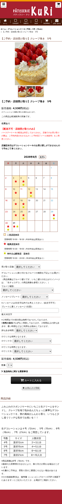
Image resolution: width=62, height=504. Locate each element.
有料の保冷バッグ (11, 323)
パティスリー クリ (31, 9)
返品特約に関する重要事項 (16, 371)
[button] (3, 5)
